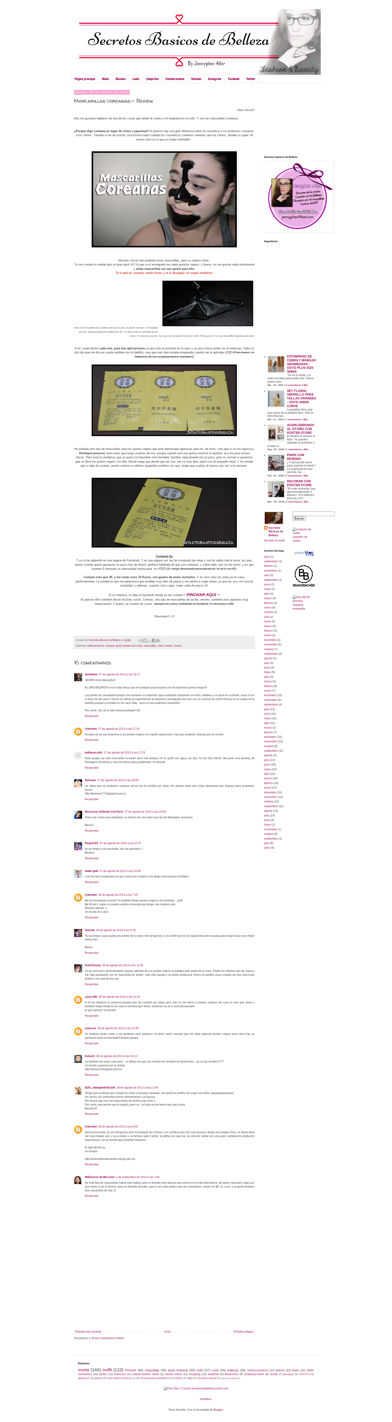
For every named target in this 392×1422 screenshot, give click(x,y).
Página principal (85, 79)
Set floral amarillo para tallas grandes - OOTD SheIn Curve (301, 398)
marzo (268, 598)
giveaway (288, 1374)
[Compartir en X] (149, 640)
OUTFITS (304, 1374)
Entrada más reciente (88, 1331)
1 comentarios (293, 419)
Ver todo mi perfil (274, 540)
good (118, 645)
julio (266, 575)
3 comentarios (294, 475)
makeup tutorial (228, 1378)
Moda (105, 79)
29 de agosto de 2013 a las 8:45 (118, 1126)
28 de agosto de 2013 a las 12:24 (119, 996)
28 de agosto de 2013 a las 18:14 (116, 1056)
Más (306, 385)
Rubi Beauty (93, 965)
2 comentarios (294, 501)
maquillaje (152, 1370)
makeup (232, 1370)
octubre (268, 612)
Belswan (90, 780)
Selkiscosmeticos (257, 1370)
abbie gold (91, 871)
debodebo (91, 674)
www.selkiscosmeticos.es (121, 1378)
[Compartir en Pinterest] (158, 640)
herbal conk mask (132, 645)
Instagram (214, 79)
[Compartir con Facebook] (153, 640)
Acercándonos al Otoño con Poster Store (300, 429)
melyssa (90, 1028)
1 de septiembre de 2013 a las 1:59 (137, 1177)
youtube (177, 1378)
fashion (280, 1370)
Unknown (91, 728)
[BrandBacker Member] (304, 586)
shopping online (254, 1374)
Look (214, 1370)
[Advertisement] (164, 1296)
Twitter (250, 79)
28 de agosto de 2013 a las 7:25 (118, 894)
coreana (110, 645)
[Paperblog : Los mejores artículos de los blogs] (304, 556)
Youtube (196, 79)
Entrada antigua (243, 1331)
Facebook (234, 79)
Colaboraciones (175, 79)
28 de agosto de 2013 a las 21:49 (137, 1087)
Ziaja (189, 1378)
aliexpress (83, 1378)
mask (161, 645)
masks (169, 645)
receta (274, 1374)
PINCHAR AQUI (201, 594)
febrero (268, 565)
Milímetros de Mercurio (100, 1177)
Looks (136, 79)
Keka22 (90, 1056)
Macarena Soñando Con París (104, 811)
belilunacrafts (94, 752)
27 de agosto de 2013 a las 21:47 (120, 843)
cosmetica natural (206, 1378)
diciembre (270, 640)
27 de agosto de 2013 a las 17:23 (124, 752)
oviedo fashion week (145, 1374)
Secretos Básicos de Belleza (276, 531)
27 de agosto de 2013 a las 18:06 (118, 780)
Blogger (218, 1409)
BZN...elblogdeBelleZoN (100, 1087)
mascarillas (150, 645)
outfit (107, 1369)
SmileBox (205, 1399)
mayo (267, 589)
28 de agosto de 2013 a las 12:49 (118, 1028)
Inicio (167, 1331)
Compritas (152, 79)
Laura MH (91, 996)
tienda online (174, 1374)
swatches (213, 1374)
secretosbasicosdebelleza (154, 1378)
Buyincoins (231, 1374)
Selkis (295, 1370)
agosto (268, 658)
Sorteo (103, 1374)
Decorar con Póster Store (299, 483)
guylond (98, 1378)
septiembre (271, 561)
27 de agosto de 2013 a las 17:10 (119, 728)
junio (267, 584)
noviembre (270, 570)
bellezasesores (95, 645)
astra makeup (178, 1370)
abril (267, 556)
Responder (92, 716)
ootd (199, 1370)
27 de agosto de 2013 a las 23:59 (120, 871)
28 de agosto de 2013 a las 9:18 (116, 930)
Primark (130, 1370)
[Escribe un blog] (145, 640)
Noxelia (90, 930)
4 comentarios (293, 385)
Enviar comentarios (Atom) (107, 1338)
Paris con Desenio (295, 457)
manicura (120, 1374)
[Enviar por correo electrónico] (140, 640)
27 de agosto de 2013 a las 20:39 (145, 811)
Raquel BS (91, 843)
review (177, 645)
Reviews (121, 79)
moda (83, 1369)
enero (267, 607)
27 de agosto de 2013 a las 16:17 (119, 674)
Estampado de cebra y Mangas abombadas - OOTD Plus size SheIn (301, 364)
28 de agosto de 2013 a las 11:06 (122, 965)
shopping (195, 1374)
